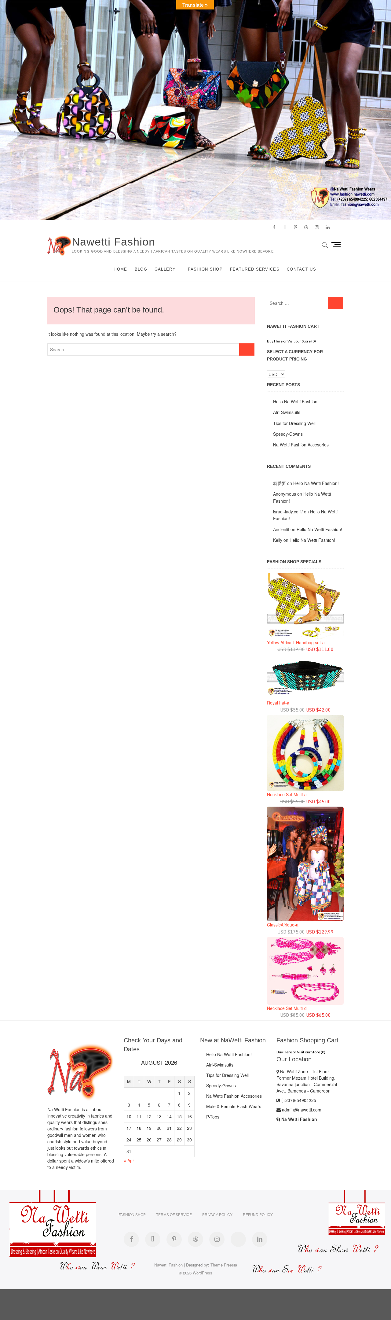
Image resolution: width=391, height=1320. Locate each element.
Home (120, 269)
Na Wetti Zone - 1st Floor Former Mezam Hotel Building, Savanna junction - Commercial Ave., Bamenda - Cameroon (306, 1081)
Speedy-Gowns (288, 434)
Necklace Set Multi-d (287, 1008)
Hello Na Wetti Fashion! (296, 401)
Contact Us (301, 269)
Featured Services (255, 269)
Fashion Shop (205, 269)
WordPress (202, 1273)
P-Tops (212, 1117)
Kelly (277, 540)
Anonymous (284, 494)
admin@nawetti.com (301, 1110)
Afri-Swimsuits (286, 412)
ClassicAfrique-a (282, 925)
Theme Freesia (223, 1265)
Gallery (165, 269)
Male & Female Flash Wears (233, 1106)
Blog (141, 269)
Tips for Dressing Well (294, 423)
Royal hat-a (278, 703)
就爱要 (279, 483)
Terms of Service (174, 1214)
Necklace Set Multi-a (287, 794)
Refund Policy (258, 1214)
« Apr (129, 1160)
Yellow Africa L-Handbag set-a (296, 642)
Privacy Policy (217, 1214)
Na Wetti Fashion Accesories (301, 445)
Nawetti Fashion (113, 241)
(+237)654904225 (298, 1100)
